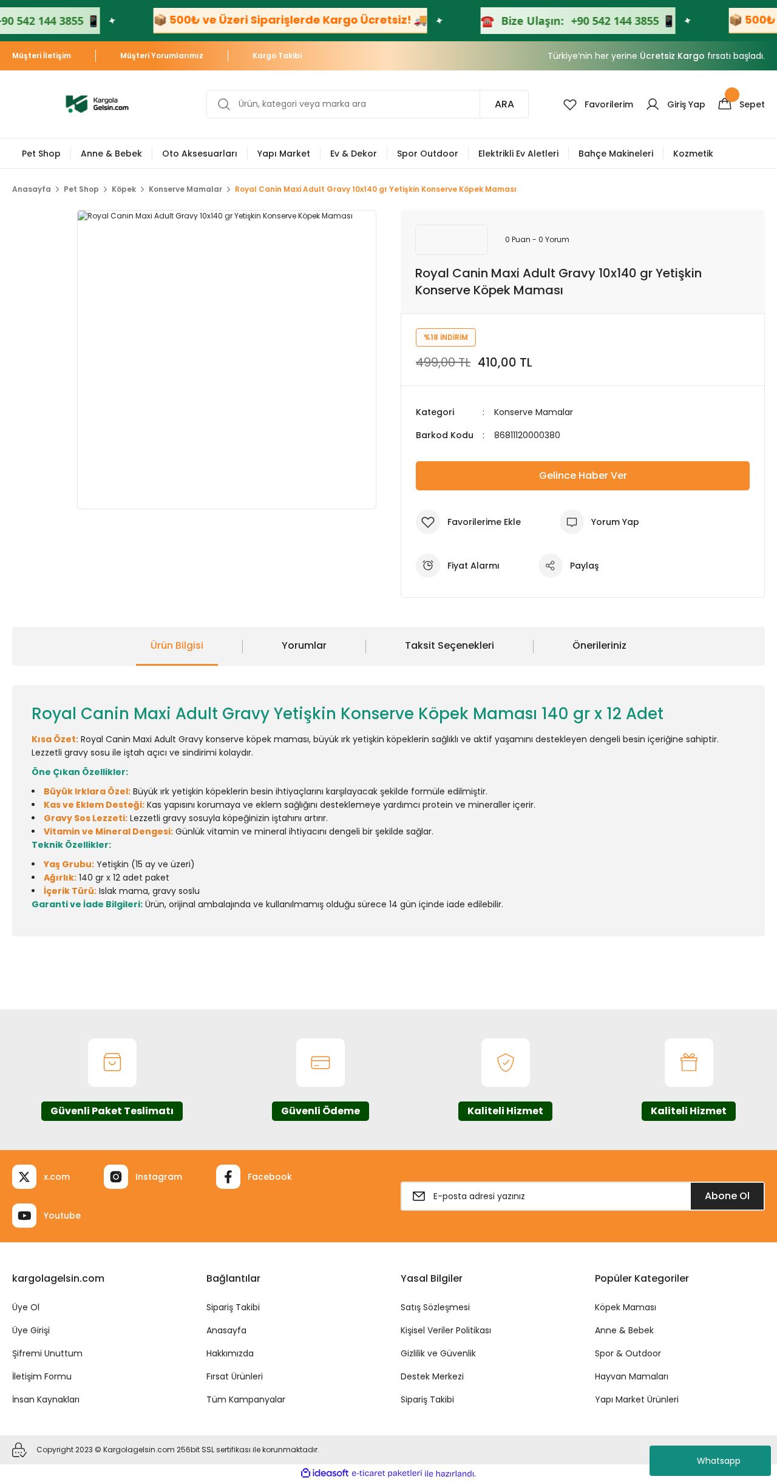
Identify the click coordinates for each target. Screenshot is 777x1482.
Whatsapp (719, 1461)
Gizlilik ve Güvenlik (438, 1353)
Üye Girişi (31, 1330)
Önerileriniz (599, 645)
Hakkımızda (230, 1353)
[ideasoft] (324, 1474)
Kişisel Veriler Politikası (446, 1330)
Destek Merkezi (432, 1376)
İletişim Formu (42, 1376)
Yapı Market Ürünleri (637, 1399)
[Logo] (97, 103)
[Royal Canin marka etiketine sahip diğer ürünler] (451, 240)
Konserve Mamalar (533, 412)
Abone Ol (727, 1196)
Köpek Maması (625, 1307)
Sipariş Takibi (233, 1307)
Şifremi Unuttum (47, 1353)
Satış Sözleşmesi (435, 1307)
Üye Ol (25, 1307)
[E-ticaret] (386, 1473)
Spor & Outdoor (628, 1353)
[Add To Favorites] (468, 522)
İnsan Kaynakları (46, 1399)
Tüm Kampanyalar (245, 1399)
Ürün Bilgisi (177, 645)
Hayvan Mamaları (631, 1376)
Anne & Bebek (624, 1330)
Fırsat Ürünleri (234, 1376)
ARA (504, 104)
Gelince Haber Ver (583, 475)
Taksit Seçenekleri (449, 645)
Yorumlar (304, 645)
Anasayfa (226, 1330)
